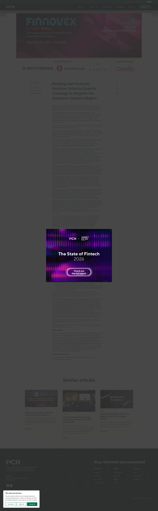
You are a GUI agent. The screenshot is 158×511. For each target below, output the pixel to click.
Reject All (21, 504)
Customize (11, 504)
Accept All (32, 504)
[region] (21, 499)
